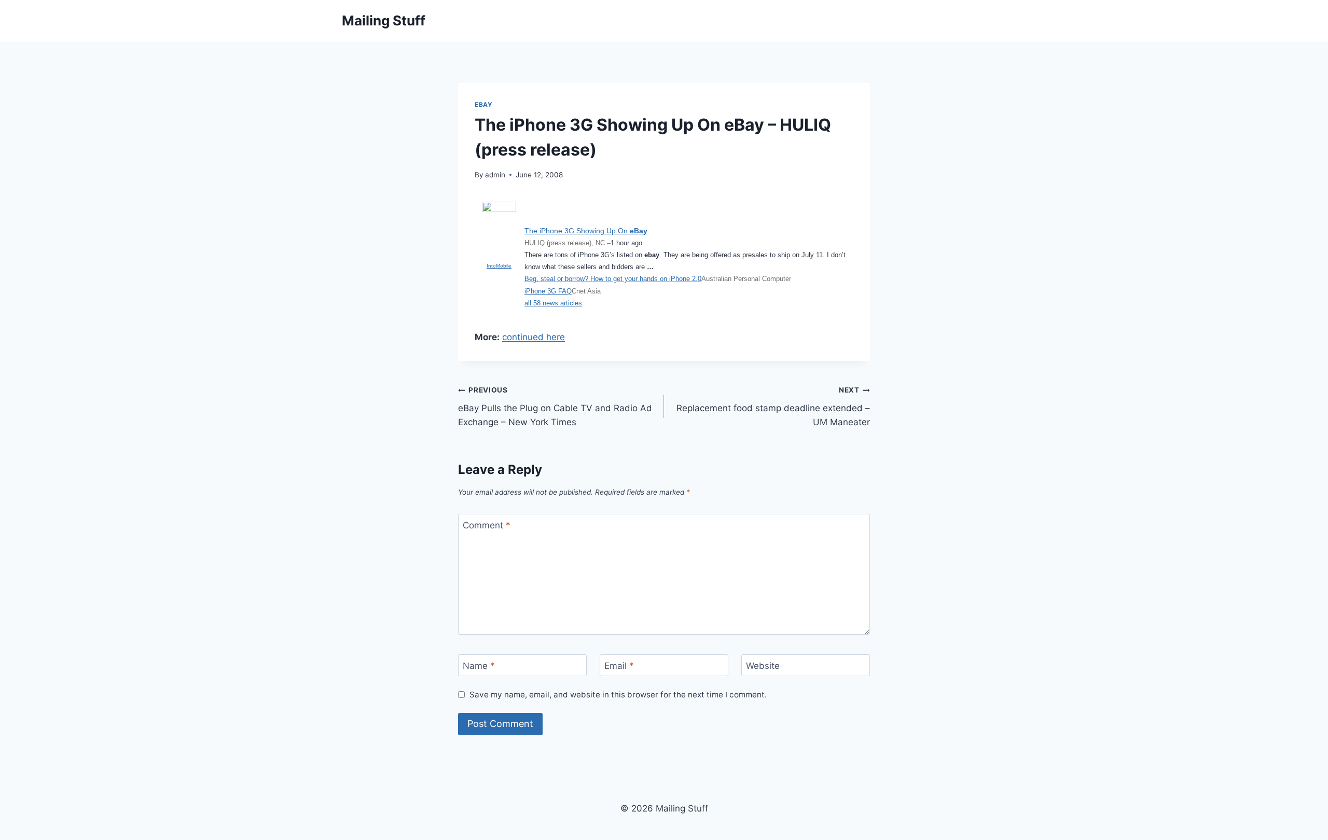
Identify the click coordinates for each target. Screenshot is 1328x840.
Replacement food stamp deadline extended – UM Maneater (773, 406)
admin (495, 175)
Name (479, 666)
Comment (486, 525)
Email (619, 666)
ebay (483, 104)
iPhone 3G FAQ (548, 291)
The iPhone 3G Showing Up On (585, 231)
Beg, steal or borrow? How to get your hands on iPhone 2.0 (612, 279)
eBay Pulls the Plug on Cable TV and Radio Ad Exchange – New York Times (555, 406)
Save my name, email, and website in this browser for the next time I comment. (618, 694)
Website (763, 666)
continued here (533, 337)
